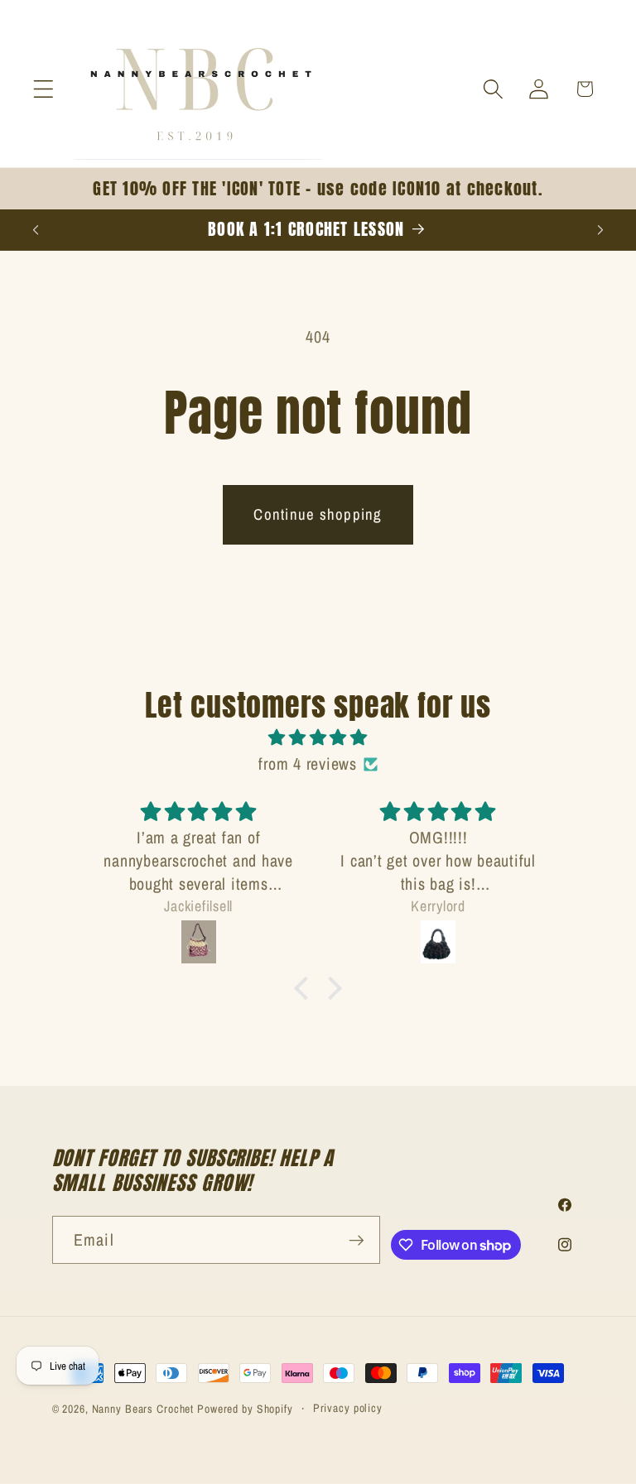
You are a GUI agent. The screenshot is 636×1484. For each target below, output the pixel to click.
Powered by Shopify (245, 1408)
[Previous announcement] (35, 229)
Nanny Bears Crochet (143, 1408)
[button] (43, 89)
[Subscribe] (356, 1240)
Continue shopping (317, 514)
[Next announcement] (600, 229)
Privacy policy (348, 1407)
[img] (318, 738)
